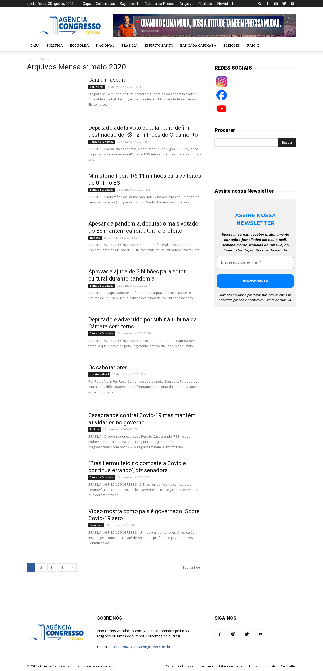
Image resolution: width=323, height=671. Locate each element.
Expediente (130, 3)
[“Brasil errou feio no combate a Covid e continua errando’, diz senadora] (54, 479)
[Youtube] (292, 3)
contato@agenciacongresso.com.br (141, 646)
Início (30, 59)
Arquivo (186, 3)
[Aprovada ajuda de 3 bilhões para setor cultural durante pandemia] (54, 287)
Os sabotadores (108, 367)
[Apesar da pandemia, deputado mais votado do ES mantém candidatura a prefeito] (54, 239)
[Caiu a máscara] (54, 95)
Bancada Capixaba (198, 45)
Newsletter (227, 3)
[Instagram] (276, 3)
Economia (79, 45)
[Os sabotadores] (54, 383)
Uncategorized (99, 374)
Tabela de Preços (160, 3)
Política (55, 45)
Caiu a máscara (107, 80)
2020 (42, 59)
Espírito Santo (159, 45)
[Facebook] (267, 3)
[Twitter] (284, 3)
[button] (260, 3)
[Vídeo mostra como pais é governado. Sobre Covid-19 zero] (54, 527)
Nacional (105, 45)
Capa (87, 3)
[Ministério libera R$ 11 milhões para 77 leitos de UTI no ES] (54, 191)
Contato (205, 3)
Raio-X (253, 45)
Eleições (231, 45)
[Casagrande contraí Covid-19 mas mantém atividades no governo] (54, 431)
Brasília (129, 45)
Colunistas (105, 3)
